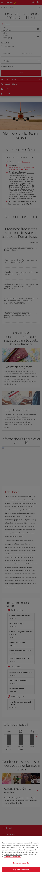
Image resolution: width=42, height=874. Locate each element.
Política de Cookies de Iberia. (12, 857)
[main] (21, 855)
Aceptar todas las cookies (21, 870)
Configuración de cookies (21, 863)
